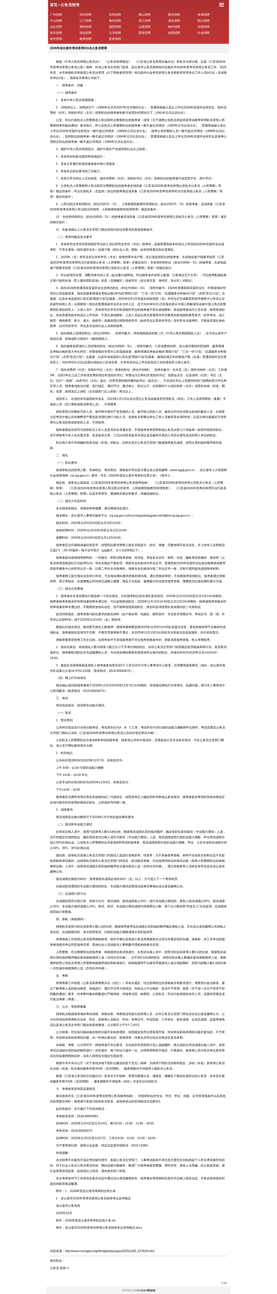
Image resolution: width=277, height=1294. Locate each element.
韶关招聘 (56, 32)
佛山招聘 (144, 14)
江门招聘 (86, 20)
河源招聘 (203, 26)
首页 (53, 5)
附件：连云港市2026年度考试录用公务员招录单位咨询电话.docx (99, 1227)
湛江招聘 (144, 20)
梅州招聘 (174, 26)
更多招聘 (115, 38)
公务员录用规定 (117, 61)
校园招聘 (174, 32)
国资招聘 (144, 32)
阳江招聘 (203, 20)
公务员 (54, 1268)
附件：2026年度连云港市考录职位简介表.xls (86, 1220)
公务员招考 (70, 5)
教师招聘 (86, 38)
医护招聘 (56, 38)
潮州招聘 (86, 26)
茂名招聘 (174, 20)
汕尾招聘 (144, 26)
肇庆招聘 (115, 20)
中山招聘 (56, 20)
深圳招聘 (86, 14)
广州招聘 (56, 14)
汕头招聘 (56, 26)
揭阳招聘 (115, 26)
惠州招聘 (174, 14)
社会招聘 (203, 32)
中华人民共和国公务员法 (81, 61)
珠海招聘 (203, 14)
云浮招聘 (115, 32)
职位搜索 (141, 1290)
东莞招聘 (115, 14)
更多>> (64, 1268)
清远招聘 (86, 32)
